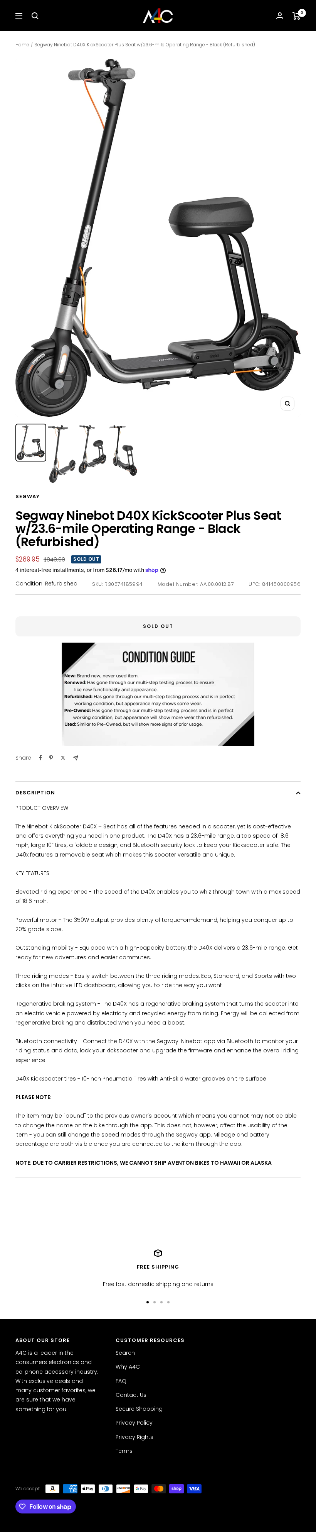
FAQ (121, 1381)
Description (35, 792)
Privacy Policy (134, 1423)
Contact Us (131, 1395)
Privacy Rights (134, 1437)
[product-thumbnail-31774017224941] (123, 451)
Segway (27, 496)
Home (22, 44)
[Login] (279, 15)
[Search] (35, 15)
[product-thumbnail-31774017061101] (92, 449)
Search (125, 1353)
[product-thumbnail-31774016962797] (30, 442)
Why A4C (128, 1367)
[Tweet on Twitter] (63, 757)
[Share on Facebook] (40, 757)
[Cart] (296, 16)
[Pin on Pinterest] (51, 757)
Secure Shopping (139, 1409)
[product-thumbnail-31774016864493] (61, 454)
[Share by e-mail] (75, 757)
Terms (124, 1451)
